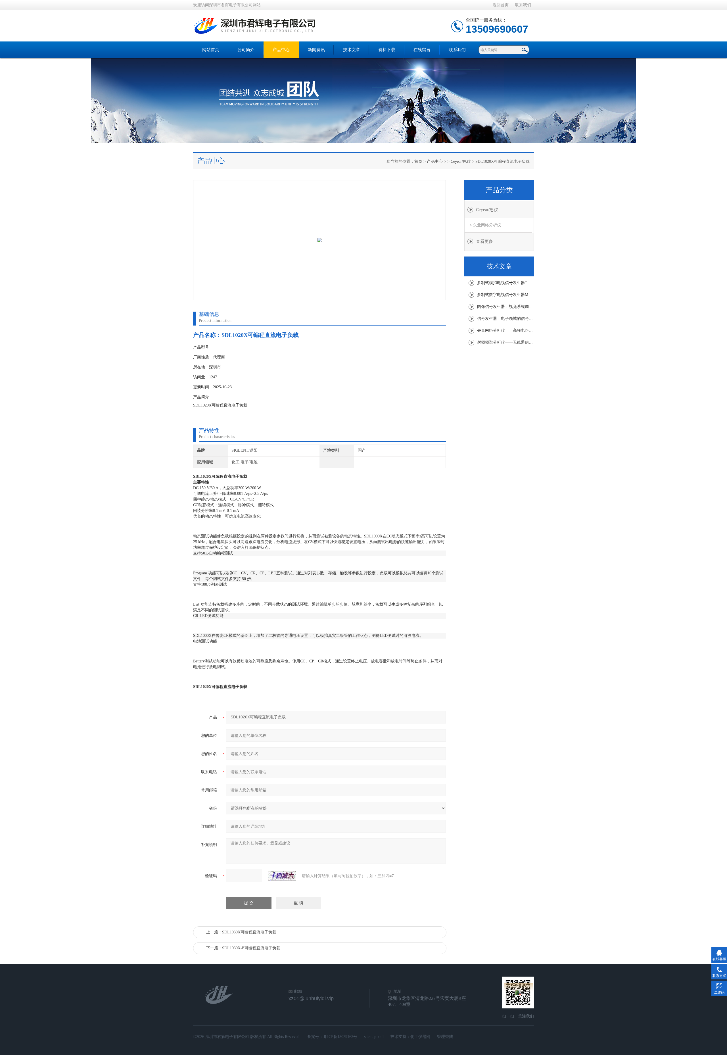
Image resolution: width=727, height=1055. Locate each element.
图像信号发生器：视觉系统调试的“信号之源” (505, 307)
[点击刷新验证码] (282, 876)
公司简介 (245, 49)
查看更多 (484, 241)
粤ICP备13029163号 (340, 1037)
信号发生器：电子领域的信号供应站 (505, 318)
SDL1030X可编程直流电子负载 (249, 932)
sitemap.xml (374, 1037)
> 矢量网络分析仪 (485, 225)
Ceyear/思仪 (461, 161)
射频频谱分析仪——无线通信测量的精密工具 (505, 342)
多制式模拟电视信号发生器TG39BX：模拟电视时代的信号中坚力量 (505, 283)
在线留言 (422, 49)
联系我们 (523, 5)
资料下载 (386, 49)
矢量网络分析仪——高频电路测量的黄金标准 (505, 330)
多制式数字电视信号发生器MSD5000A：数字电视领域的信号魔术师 (505, 295)
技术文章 (351, 49)
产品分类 (499, 190)
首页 (418, 161)
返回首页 (501, 5)
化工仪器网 (420, 1037)
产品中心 (281, 49)
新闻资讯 (316, 49)
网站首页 (210, 49)
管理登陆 (445, 1037)
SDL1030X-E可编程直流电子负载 (251, 948)
